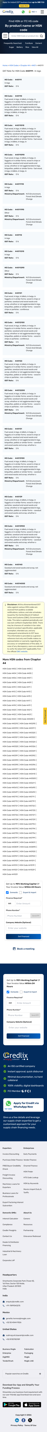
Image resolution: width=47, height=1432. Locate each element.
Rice (27, 47)
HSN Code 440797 (10, 838)
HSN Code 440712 (10, 801)
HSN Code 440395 (10, 765)
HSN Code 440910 (10, 851)
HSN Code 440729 (27, 819)
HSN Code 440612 (10, 787)
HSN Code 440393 (10, 760)
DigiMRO (6, 1357)
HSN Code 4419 (24, 705)
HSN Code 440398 (27, 769)
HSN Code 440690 (27, 787)
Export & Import (29, 892)
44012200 (20, 390)
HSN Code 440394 (28, 760)
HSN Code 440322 (27, 737)
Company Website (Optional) (18, 922)
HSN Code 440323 (10, 742)
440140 (18, 564)
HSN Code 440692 (27, 792)
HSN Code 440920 (27, 851)
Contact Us (7, 1236)
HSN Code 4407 (24, 678)
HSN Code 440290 (27, 723)
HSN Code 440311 (27, 728)
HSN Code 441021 (10, 870)
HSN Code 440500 (28, 778)
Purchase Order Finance (13, 1160)
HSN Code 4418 (9, 705)
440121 (18, 293)
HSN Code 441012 (10, 865)
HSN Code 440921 (10, 856)
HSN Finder (28, 1172)
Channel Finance (30, 1166)
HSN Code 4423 (24, 714)
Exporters (7, 1148)
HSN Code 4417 (23, 701)
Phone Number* (13, 910)
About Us (28, 1213)
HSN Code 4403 (24, 669)
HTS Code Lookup (31, 1177)
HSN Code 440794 (27, 829)
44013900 (20, 526)
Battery (20, 47)
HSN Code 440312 (10, 733)
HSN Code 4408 (9, 682)
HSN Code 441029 (27, 870)
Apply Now (24, 6)
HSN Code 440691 (10, 792)
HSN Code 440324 (28, 742)
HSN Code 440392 (27, 755)
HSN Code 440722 (27, 806)
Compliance (7, 1224)
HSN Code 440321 (10, 737)
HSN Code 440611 (27, 783)
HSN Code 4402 (9, 669)
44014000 (20, 583)
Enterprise (7, 1353)
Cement (38, 43)
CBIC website (21, 651)
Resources (28, 1224)
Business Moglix (9, 1349)
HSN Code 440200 (26, 719)
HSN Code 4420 (9, 710)
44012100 (20, 322)
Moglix (27, 1357)
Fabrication (29, 1349)
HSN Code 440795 (10, 833)
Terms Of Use (30, 1425)
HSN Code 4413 (23, 691)
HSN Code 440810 (10, 842)
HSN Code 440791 (10, 824)
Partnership (28, 1230)
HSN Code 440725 (27, 810)
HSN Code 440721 (10, 806)
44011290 (19, 268)
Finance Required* (14, 898)
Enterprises (29, 1148)
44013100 (20, 458)
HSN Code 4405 (24, 673)
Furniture (29, 43)
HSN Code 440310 (10, 728)
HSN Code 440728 (10, 819)
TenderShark (8, 1361)
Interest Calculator (10, 1219)
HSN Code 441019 (26, 865)
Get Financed (23, 936)
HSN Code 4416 (9, 701)
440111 (18, 80)
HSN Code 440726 (10, 815)
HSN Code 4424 (9, 719)
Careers (27, 1219)
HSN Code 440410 (27, 774)
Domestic (14, 892)
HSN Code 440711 (27, 797)
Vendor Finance (30, 1160)
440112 (18, 235)
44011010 (19, 125)
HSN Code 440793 (10, 829)
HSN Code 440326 (27, 746)
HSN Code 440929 (10, 861)
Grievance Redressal (32, 1236)
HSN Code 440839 (10, 847)
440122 (18, 361)
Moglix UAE (29, 1361)
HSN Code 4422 (9, 714)
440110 (18, 96)
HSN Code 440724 (10, 810)
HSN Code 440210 (10, 723)
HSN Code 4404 (9, 673)
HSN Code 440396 (27, 765)
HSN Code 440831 (27, 842)
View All (35, 47)
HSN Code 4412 (9, 691)
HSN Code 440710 (10, 797)
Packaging (28, 1353)
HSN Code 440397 (10, 769)
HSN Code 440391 (10, 755)
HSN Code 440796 (27, 833)
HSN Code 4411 (23, 687)
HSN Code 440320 (27, 733)
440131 (18, 429)
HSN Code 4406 (9, 678)
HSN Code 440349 (27, 751)
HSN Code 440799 (27, 838)
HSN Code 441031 (10, 874)
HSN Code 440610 (10, 783)
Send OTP (35, 916)
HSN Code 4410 (9, 687)
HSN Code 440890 (28, 847)
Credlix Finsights (9, 1230)
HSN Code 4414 (9, 696)
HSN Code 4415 (24, 696)
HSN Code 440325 (10, 746)
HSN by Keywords (31, 1183)
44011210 (19, 251)
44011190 (19, 209)
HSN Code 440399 (10, 774)
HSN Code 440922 (27, 856)
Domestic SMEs (9, 1213)
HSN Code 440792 (27, 824)
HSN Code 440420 (10, 778)
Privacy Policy (17, 1425)
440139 (18, 497)
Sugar (11, 47)
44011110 (19, 184)
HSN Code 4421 (24, 710)
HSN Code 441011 (27, 861)
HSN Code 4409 (24, 682)
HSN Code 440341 (10, 751)
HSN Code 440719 (27, 801)
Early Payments (30, 1154)
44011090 (20, 155)
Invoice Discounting (11, 1154)
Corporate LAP (9, 1260)
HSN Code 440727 (27, 815)
